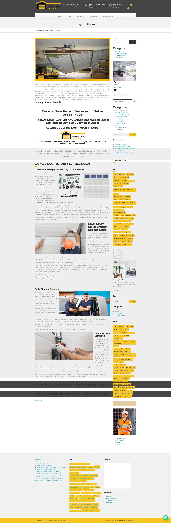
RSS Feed (39, 459)
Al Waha (108, 84)
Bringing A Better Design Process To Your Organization (51, 475)
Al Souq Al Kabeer (75, 84)
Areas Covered (108, 16)
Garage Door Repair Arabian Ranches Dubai (122, 196)
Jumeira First (38, 95)
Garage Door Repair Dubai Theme (43, 520)
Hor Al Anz (56, 93)
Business (118, 51)
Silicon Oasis (49, 99)
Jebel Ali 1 (74, 93)
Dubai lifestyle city (45, 90)
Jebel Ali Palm (99, 93)
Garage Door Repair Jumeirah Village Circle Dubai (123, 203)
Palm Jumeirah (104, 97)
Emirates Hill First (85, 90)
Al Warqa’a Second (75, 86)
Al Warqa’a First (55, 86)
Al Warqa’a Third (85, 86)
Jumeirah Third (68, 97)
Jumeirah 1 (45, 95)
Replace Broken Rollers (121, 144)
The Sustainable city (81, 99)
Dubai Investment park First (86, 88)
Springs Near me (57, 99)
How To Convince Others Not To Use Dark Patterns (50, 478)
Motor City (92, 97)
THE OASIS (72, 99)
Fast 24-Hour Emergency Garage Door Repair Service (123, 190)
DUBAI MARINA (54, 90)
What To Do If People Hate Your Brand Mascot (48, 477)
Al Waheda (38, 86)
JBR (70, 93)
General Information (121, 55)
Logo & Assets (120, 444)
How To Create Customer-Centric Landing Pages (49, 480)
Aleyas (97, 86)
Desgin (124, 180)
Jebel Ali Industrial (90, 93)
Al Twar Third (101, 84)
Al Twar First (84, 84)
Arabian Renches (104, 86)
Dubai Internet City (73, 88)
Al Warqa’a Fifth (46, 86)
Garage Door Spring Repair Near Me (124, 152)
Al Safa (55, 84)
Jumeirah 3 (59, 95)
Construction (117, 180)
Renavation (119, 57)
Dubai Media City (63, 90)
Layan (87, 97)
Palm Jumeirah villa (40, 99)
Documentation (120, 438)
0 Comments (92, 99)
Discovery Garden (51, 88)
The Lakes (66, 99)
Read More (38, 401)
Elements (118, 442)
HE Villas (51, 93)
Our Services (93, 16)
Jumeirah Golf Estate (94, 95)
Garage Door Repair (48, 102)
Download (118, 290)
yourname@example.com (121, 95)
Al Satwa (60, 84)
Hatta (46, 93)
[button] (166, 518)
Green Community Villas (95, 91)
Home (60, 16)
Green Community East (52, 91)
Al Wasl (92, 86)
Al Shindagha (66, 84)
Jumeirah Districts (83, 95)
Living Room (127, 232)
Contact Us (80, 16)
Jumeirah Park (49, 97)
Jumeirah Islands (39, 97)
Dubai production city (74, 90)
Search (115, 39)
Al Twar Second (93, 84)
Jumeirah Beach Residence (70, 95)
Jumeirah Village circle (79, 97)
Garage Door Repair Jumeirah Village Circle (122, 199)
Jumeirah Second (58, 97)
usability (125, 244)
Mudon (98, 97)
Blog (69, 16)
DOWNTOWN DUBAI (62, 88)
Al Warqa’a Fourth (64, 86)
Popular (131, 235)
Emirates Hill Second (96, 90)
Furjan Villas (41, 91)
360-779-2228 (117, 87)
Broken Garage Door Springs (122, 146)
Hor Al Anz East (64, 93)
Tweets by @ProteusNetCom (120, 165)
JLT (104, 93)
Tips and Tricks (117, 244)
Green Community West (118, 218)
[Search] (134, 101)
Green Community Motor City (66, 91)
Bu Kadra (43, 88)
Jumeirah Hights (105, 95)
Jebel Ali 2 (81, 93)
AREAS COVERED (129, 174)
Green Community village (81, 91)
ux (130, 244)
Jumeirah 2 (52, 95)
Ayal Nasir (37, 88)
